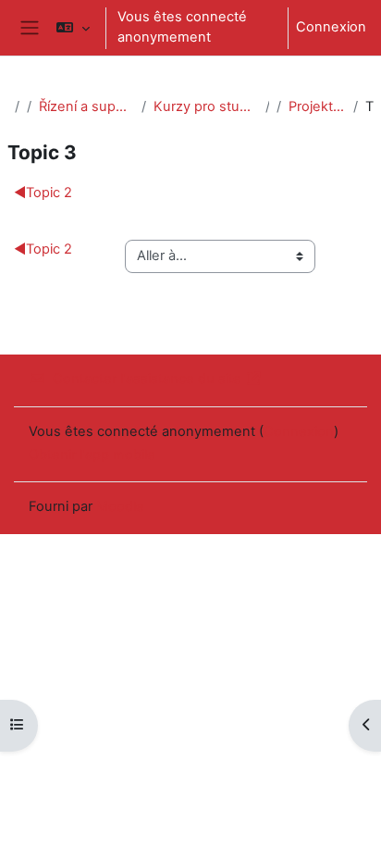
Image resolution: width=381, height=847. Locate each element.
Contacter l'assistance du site (147, 378)
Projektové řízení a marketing (317, 106)
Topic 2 (43, 192)
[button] (72, 28)
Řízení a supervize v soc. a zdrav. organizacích (86, 106)
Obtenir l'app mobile (92, 454)
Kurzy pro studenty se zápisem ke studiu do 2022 (206, 106)
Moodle (120, 506)
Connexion (331, 27)
